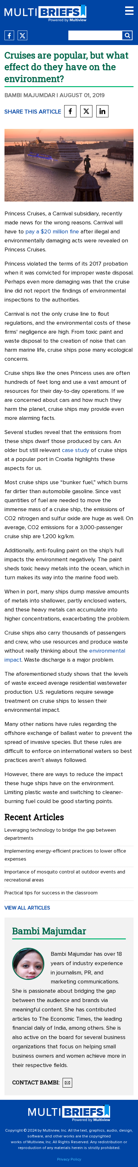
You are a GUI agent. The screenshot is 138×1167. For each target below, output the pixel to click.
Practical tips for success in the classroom (51, 892)
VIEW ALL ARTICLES (27, 907)
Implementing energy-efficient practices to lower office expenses (65, 855)
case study (75, 450)
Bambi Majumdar (29, 95)
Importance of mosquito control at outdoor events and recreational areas (64, 875)
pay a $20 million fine (52, 232)
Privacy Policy (69, 1160)
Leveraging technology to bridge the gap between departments (60, 834)
